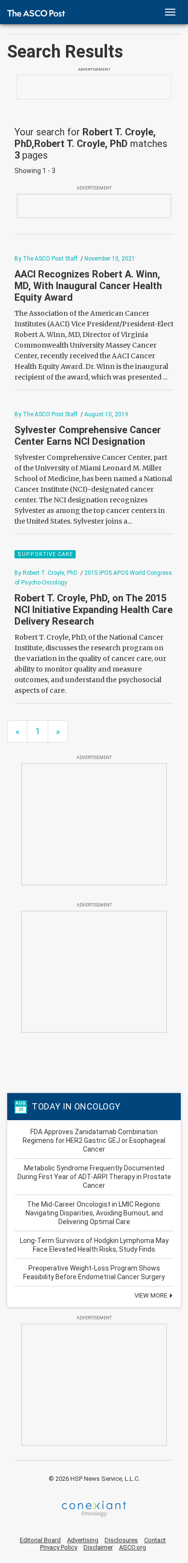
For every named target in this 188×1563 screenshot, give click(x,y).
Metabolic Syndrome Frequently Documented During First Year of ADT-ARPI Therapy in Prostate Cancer (94, 1176)
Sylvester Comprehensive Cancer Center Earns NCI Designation (87, 435)
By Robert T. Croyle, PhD (46, 573)
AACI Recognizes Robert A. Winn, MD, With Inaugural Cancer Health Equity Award (88, 285)
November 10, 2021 (109, 258)
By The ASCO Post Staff (46, 258)
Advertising (82, 1540)
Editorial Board (40, 1540)
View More (151, 1295)
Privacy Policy (58, 1547)
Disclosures (121, 1540)
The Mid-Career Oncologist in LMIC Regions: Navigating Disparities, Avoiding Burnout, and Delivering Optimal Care (94, 1213)
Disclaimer (98, 1547)
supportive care (45, 554)
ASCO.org (132, 1547)
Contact (155, 1540)
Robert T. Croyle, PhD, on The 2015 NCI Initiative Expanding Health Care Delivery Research (93, 609)
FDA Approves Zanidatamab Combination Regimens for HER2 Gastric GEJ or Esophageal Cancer (94, 1140)
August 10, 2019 (106, 414)
